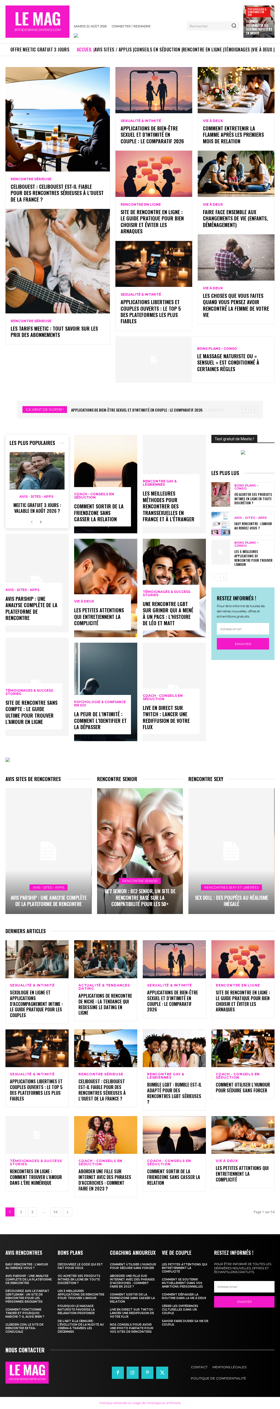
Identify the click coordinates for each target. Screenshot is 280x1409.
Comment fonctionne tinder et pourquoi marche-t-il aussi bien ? (24, 1313)
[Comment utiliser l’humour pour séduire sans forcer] (243, 1048)
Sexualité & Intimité (141, 121)
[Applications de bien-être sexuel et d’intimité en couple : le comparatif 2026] (153, 90)
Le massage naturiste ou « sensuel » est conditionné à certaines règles (228, 362)
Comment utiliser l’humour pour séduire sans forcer (243, 1087)
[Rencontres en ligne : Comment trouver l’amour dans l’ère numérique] (37, 1135)
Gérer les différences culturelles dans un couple (180, 1309)
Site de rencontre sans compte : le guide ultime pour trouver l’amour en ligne (31, 712)
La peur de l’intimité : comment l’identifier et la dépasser (100, 720)
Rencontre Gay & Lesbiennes (160, 483)
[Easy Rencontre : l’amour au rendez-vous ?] (220, 523)
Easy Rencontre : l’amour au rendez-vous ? (253, 525)
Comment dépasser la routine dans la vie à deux (184, 1296)
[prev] (245, 409)
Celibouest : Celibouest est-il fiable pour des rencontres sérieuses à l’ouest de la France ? (57, 193)
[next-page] (40, 522)
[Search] (234, 26)
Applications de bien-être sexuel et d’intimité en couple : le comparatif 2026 (152, 135)
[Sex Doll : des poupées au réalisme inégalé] (231, 851)
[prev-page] (31, 522)
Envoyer (243, 644)
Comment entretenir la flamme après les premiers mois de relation (233, 135)
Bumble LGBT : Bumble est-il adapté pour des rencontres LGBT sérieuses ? (174, 1093)
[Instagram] (133, 1373)
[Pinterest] (147, 1373)
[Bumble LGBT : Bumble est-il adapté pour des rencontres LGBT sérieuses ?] (174, 1048)
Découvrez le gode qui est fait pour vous (80, 1266)
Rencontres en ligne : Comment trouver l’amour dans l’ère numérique (36, 1177)
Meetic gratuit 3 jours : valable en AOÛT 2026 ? (37, 508)
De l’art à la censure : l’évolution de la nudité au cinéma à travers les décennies (81, 1326)
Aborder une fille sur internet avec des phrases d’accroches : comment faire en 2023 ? (104, 1180)
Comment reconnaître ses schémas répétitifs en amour (259, 27)
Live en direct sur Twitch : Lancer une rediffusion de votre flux (166, 717)
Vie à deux (213, 121)
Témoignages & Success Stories (29, 692)
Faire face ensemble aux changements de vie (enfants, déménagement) (235, 218)
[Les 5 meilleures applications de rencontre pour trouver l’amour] (220, 552)
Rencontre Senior (140, 881)
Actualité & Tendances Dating (104, 987)
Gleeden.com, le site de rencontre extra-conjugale (24, 1328)
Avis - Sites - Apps (36, 496)
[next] (254, 409)
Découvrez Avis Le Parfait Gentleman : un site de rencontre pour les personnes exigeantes (27, 1296)
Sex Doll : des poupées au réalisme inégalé (231, 900)
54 (55, 1212)
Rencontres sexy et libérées (231, 887)
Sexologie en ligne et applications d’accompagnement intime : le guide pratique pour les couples (36, 1003)
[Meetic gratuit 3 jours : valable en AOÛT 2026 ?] (37, 471)
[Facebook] (118, 1373)
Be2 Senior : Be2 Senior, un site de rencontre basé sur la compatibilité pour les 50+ (140, 897)
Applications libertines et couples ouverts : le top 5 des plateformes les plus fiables (151, 311)
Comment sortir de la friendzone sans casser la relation (99, 513)
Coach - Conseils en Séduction (94, 496)
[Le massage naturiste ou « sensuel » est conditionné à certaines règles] (153, 359)
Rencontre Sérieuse (31, 179)
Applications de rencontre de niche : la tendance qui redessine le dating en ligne (105, 1004)
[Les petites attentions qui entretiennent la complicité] (105, 588)
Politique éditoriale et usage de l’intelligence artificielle (140, 1403)
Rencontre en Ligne (141, 204)
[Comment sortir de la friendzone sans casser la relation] (105, 484)
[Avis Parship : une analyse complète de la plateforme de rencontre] (48, 851)
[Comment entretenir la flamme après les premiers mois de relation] (236, 90)
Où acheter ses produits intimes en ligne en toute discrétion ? (253, 498)
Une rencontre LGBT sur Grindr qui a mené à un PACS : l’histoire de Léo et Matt (168, 613)
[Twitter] (162, 1373)
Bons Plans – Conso (217, 348)
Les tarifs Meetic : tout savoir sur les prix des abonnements (54, 331)
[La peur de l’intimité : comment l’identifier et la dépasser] (105, 692)
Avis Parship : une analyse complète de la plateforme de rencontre (31, 608)
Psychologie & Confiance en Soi (257, 12)
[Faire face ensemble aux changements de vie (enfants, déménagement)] (236, 174)
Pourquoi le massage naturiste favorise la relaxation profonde (76, 1309)
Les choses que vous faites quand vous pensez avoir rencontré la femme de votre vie (236, 305)
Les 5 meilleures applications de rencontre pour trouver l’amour (253, 558)
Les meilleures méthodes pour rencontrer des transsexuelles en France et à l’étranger (168, 506)
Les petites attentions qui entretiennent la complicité (99, 617)
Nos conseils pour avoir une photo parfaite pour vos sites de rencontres (131, 1328)
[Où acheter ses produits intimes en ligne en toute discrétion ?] (220, 494)
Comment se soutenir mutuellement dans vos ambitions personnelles (182, 1283)
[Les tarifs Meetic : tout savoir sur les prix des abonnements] (57, 261)
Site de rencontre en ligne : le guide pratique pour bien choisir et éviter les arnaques (152, 221)
